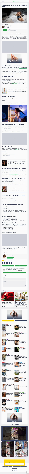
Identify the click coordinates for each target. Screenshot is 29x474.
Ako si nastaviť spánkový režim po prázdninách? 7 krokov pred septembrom (22, 342)
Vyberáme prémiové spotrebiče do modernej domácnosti (9, 401)
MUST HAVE (20, 332)
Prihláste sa (7, 268)
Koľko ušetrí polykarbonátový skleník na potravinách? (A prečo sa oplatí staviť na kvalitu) (23, 372)
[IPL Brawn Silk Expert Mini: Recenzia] (21, 453)
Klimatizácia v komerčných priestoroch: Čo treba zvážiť (23, 386)
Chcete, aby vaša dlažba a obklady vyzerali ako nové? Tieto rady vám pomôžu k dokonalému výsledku (10, 378)
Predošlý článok (8, 265)
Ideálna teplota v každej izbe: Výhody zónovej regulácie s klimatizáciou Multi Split (22, 394)
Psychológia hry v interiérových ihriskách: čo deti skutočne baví (10, 371)
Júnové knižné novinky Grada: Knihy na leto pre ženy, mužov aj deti (22, 409)
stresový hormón (17, 149)
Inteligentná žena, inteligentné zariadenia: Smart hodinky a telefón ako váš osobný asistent (23, 357)
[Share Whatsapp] (4, 263)
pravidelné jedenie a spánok (23, 68)
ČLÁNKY (7, 354)
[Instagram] (12, 470)
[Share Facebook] (2, 263)
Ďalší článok (20, 265)
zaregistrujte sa (20, 270)
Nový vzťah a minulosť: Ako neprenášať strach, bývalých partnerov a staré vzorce (10, 341)
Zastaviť (4, 33)
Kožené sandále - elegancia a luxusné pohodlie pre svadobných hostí (22, 334)
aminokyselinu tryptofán (14, 174)
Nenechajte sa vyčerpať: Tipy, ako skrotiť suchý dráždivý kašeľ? (9, 356)
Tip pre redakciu (14, 468)
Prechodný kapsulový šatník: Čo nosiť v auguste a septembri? (10, 326)
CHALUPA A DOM (21, 392)
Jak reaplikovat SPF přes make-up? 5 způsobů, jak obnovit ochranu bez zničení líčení (10, 348)
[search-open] (3, 1)
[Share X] (6, 263)
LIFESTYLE (20, 362)
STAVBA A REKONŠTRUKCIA (10, 384)
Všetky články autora (10, 257)
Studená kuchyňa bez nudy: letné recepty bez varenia (23, 401)
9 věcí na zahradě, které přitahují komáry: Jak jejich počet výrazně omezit (23, 349)
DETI (7, 369)
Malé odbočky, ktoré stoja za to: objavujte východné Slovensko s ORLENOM (10, 363)
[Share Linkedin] (9, 263)
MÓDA (7, 324)
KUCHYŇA (7, 399)
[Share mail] (11, 263)
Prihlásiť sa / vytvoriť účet (14, 272)
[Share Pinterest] (8, 263)
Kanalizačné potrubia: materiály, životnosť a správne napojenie (9, 393)
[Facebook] (16, 470)
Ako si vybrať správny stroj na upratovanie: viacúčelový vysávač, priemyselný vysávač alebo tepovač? (23, 379)
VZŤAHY (7, 339)
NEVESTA (7, 331)
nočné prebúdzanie (14, 83)
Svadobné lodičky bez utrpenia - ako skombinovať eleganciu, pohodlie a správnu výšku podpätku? (10, 333)
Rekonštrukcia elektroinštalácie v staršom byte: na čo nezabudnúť (10, 386)
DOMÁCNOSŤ (21, 377)
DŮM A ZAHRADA (21, 347)
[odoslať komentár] (25, 285)
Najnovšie (21, 320)
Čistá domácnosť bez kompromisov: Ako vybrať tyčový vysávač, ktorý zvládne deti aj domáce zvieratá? (10, 409)
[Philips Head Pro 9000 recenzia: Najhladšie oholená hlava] (21, 445)
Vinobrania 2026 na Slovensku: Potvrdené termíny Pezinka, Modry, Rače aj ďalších (22, 327)
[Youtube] (14, 470)
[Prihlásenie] (2, 1)
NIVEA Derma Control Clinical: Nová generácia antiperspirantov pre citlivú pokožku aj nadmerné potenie (23, 365)
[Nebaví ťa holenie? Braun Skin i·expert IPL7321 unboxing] (8, 453)
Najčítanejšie (8, 320)
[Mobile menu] (27, 1)
